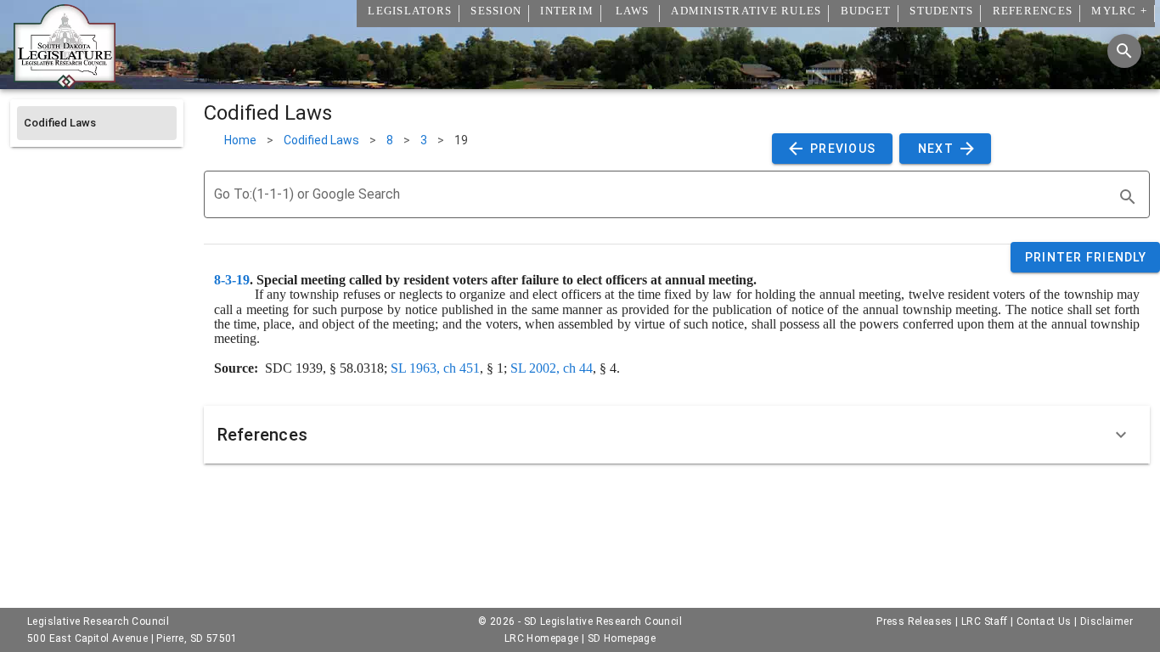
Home (240, 140)
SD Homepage (622, 638)
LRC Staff (984, 621)
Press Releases (914, 621)
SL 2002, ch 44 (551, 368)
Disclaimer (1106, 621)
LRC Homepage (541, 638)
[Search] (1124, 51)
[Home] (64, 82)
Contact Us (1044, 621)
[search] (1128, 197)
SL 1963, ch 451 (435, 368)
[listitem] (97, 123)
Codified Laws (321, 140)
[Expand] (1121, 434)
